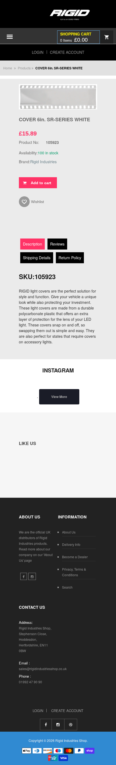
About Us (69, 532)
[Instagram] (58, 724)
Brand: (24, 161)
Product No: (29, 142)
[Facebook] (46, 724)
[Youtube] (70, 724)
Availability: (28, 152)
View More (59, 396)
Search (67, 587)
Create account (67, 52)
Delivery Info (71, 544)
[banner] (58, 19)
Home (7, 68)
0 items (74, 40)
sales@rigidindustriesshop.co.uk (43, 668)
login (37, 52)
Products (24, 68)
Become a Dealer (75, 556)
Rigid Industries (43, 161)
